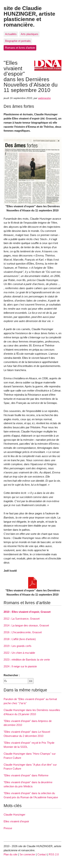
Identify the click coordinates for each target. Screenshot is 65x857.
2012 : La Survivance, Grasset (22, 618)
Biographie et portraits (18, 40)
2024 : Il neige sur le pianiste (20, 666)
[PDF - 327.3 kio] (32, 583)
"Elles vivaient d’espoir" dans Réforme (26, 775)
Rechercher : (12, 675)
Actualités (11, 34)
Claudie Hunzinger (14, 814)
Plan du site (10, 854)
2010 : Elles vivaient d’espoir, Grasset (27, 611)
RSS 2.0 (54, 854)
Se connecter (27, 854)
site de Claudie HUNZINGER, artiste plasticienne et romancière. (29, 16)
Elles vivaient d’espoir (16, 821)
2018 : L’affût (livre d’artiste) (20, 639)
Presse (8, 828)
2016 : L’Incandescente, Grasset (23, 632)
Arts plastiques (29, 34)
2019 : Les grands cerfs (17, 645)
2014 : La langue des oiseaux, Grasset (26, 625)
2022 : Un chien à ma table (19, 652)
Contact (42, 854)
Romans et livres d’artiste (20, 47)
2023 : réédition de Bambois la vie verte (27, 659)
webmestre (44, 98)
